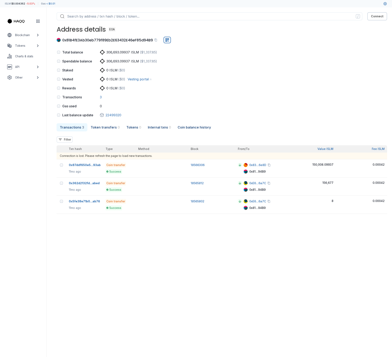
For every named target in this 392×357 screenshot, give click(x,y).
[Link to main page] (19, 21)
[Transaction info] (61, 165)
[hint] (59, 52)
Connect (377, 16)
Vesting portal (138, 79)
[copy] (157, 40)
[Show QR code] (167, 40)
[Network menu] (38, 21)
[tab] (72, 127)
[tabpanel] (222, 172)
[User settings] (385, 4)
